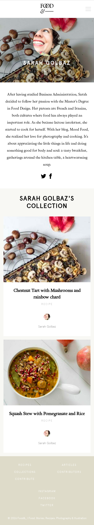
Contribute (25, 479)
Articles (69, 464)
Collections (25, 472)
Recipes (24, 464)
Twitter (47, 505)
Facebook (47, 498)
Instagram (47, 491)
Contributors (69, 472)
